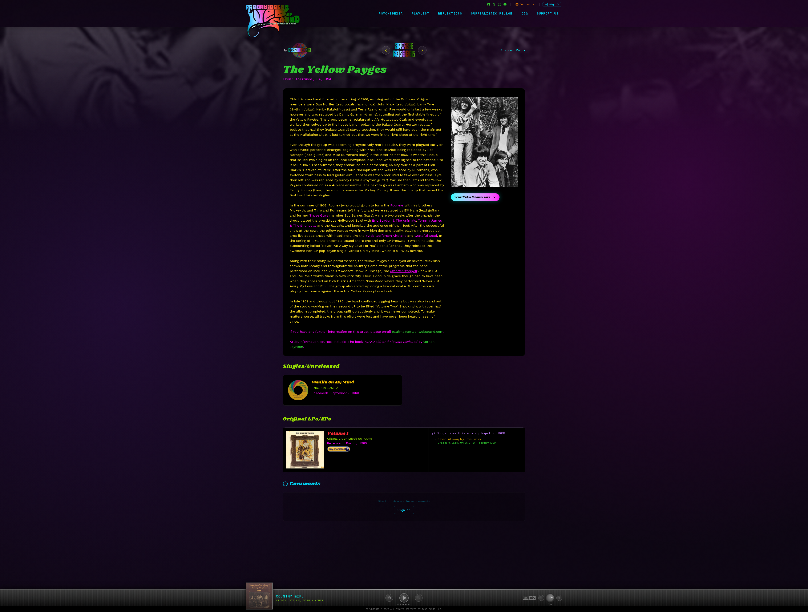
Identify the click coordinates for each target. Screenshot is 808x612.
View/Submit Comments (472, 197)
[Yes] (422, 50)
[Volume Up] (559, 598)
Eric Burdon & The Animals (394, 220)
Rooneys (397, 205)
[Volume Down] (541, 598)
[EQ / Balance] (419, 598)
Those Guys (318, 215)
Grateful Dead (426, 236)
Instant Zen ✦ (513, 50)
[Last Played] (389, 598)
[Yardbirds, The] (386, 50)
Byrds (370, 236)
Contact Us (527, 4)
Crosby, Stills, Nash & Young (299, 600)
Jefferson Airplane (391, 236)
